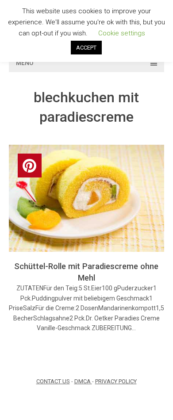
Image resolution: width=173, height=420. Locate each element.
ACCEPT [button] (86, 47)
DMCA (83, 381)
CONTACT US (53, 381)
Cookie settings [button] (121, 33)
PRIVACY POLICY (116, 381)
